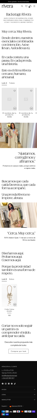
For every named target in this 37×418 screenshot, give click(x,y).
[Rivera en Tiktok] (15, 384)
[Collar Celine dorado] (9, 295)
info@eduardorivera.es (9, 375)
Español (4, 406)
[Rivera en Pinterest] (12, 384)
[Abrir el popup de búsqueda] (22, 6)
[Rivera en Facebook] (3, 384)
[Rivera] (7, 6)
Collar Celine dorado (9, 310)
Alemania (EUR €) (17, 406)
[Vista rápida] (15, 108)
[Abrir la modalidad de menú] (34, 6)
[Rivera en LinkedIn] (9, 384)
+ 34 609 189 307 (8, 378)
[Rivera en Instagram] (6, 384)
